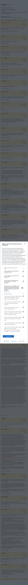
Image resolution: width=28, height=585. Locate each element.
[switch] (23, 271)
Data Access (14, 341)
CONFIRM (8, 336)
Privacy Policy (22, 341)
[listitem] (14, 268)
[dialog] (14, 292)
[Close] (25, 244)
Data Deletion (6, 341)
